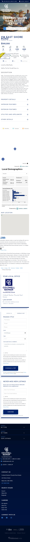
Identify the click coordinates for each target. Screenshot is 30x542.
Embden (17, 268)
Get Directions (5, 483)
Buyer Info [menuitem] (4, 507)
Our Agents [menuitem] (4, 503)
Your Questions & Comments (10, 341)
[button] (4, 28)
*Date (4, 330)
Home (2, 268)
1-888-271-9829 (13, 1)
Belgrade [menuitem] (4, 495)
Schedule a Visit (21, 313)
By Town (4, 433)
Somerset (13, 268)
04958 (21, 268)
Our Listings (6, 438)
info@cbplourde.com (8, 461)
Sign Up (27, 1)
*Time (4, 336)
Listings (6, 268)
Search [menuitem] (3, 491)
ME (9, 268)
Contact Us (5, 303)
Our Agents (11, 303)
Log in (22, 1)
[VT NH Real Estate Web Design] (15, 538)
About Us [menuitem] (4, 505)
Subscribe (11, 412)
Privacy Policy (3, 250)
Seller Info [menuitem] (4, 509)
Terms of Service (10, 373)
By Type (4, 427)
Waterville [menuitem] (4, 493)
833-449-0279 (7, 1)
